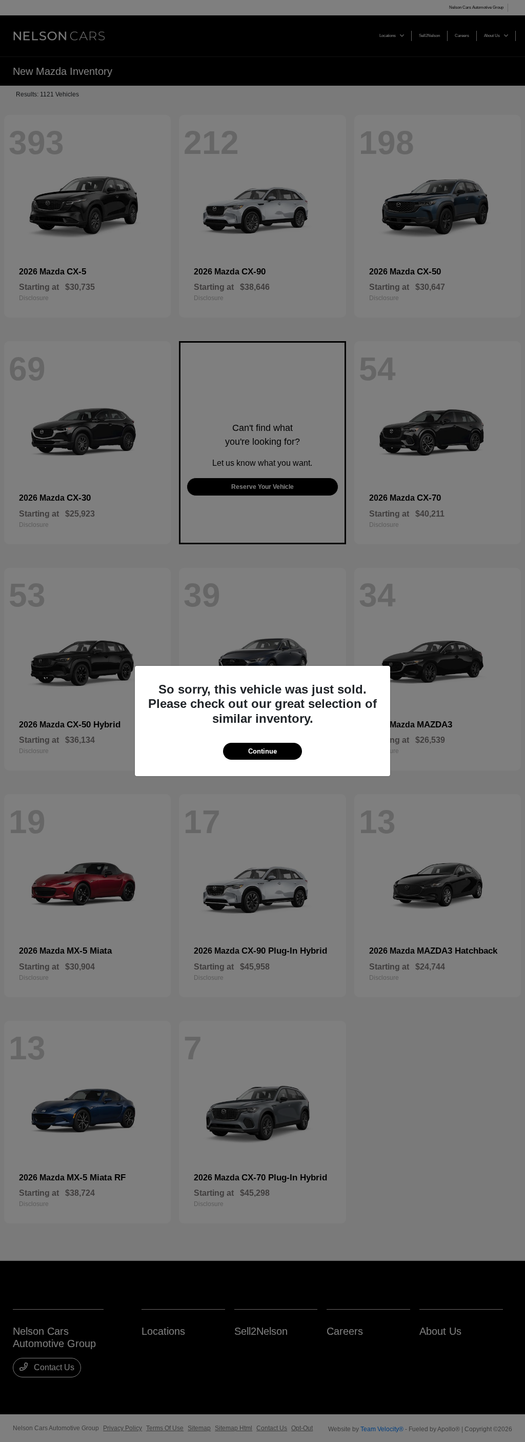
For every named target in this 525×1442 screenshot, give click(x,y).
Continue (262, 751)
